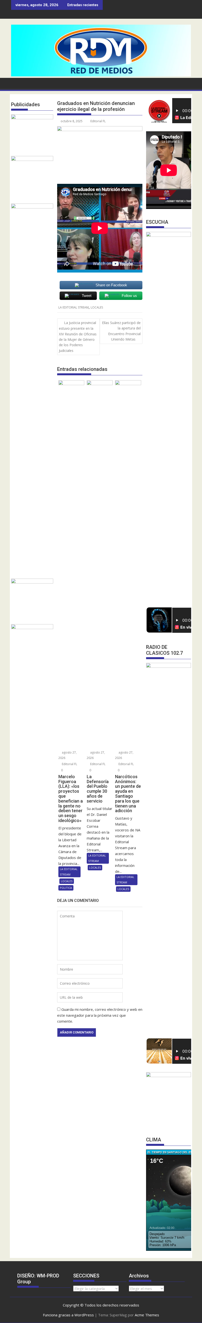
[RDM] (101, 74)
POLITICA (66, 888)
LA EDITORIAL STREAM (73, 307)
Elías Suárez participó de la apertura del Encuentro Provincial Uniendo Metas (121, 331)
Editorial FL (98, 121)
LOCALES (97, 307)
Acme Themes (147, 1314)
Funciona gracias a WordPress (68, 1314)
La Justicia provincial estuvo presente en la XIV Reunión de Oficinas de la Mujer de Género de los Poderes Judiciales (78, 336)
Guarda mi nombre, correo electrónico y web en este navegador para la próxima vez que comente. (99, 1015)
